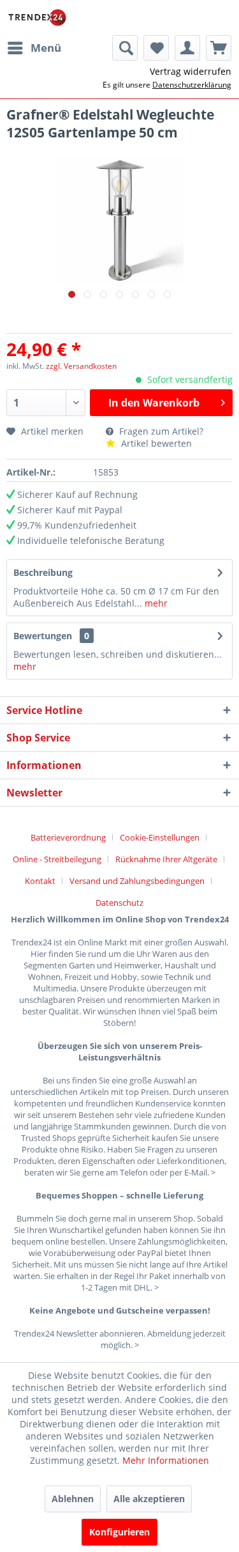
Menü (46, 47)
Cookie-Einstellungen (159, 837)
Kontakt (40, 881)
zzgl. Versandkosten (81, 366)
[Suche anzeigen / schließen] (125, 48)
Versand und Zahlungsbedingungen (137, 881)
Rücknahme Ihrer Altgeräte (166, 859)
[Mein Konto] (187, 48)
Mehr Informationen (165, 1460)
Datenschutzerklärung (191, 84)
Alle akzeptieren (149, 1499)
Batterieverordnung (68, 837)
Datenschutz (119, 902)
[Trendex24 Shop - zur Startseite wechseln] (37, 17)
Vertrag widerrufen (190, 71)
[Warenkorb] (218, 48)
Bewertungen (42, 636)
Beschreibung (43, 572)
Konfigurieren (119, 1532)
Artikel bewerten (155, 443)
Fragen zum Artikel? (160, 431)
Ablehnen (73, 1499)
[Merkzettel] (156, 48)
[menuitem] (34, 48)
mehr (155, 603)
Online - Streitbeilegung (57, 859)
